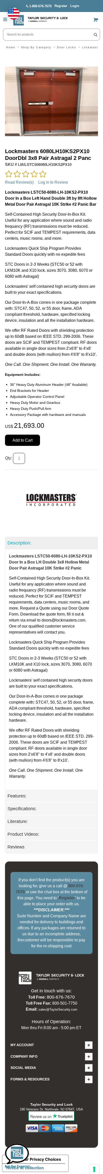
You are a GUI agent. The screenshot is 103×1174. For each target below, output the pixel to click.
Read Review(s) (19, 182)
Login (74, 6)
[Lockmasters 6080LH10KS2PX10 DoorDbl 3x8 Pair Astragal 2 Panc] (51, 58)
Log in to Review (53, 182)
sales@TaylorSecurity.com (57, 1009)
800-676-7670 (61, 997)
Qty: (8, 458)
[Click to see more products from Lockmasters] (51, 500)
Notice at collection (25, 1167)
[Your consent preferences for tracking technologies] (94, 1169)
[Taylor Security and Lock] (40, 20)
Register (60, 6)
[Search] (95, 35)
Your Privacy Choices (40, 1159)
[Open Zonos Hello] (11, 11)
